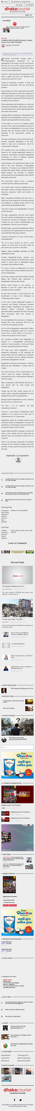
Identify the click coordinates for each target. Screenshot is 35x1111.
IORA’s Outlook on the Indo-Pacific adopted (22, 531)
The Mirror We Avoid (16, 737)
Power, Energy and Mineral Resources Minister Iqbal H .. (20, 633)
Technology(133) (23, 1055)
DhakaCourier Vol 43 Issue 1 (20, 818)
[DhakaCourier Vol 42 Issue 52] (6, 1081)
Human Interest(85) (24, 1061)
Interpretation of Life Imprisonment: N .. (18, 1027)
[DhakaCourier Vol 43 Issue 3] (6, 1073)
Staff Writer (6, 622)
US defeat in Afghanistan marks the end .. (22, 1044)
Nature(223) (5, 1061)
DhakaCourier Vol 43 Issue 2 (20, 812)
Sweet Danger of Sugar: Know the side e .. (21, 1036)
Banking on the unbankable (19, 510)
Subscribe (5, 905)
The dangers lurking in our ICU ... (13, 586)
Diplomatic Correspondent (12, 45)
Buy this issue (13, 905)
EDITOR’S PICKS (8, 696)
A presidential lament (17, 644)
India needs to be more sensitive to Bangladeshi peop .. (22, 667)
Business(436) (5, 1055)
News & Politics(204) (24, 1058)
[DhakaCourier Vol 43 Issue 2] (17, 1073)
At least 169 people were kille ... (13, 619)
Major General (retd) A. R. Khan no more (22, 656)
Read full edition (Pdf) (8, 900)
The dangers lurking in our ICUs (22, 688)
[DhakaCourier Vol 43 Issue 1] (28, 1073)
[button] (28, 15)
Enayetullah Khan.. (7, 589)
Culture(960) (5, 1058)
